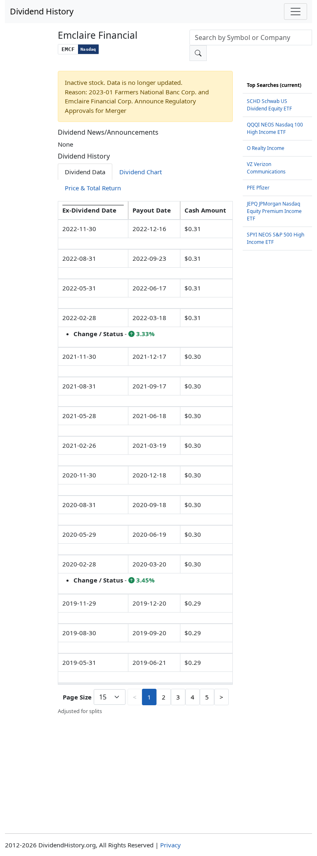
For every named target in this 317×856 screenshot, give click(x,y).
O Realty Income (265, 148)
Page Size (77, 697)
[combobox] (250, 37)
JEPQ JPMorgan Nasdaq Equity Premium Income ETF (274, 211)
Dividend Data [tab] (85, 172)
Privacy (170, 845)
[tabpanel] (145, 458)
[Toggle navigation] (295, 11)
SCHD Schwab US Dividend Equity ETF (269, 105)
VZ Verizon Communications (266, 168)
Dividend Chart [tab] (140, 172)
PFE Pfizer (258, 187)
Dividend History (41, 11)
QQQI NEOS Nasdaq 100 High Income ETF (275, 128)
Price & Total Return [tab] (93, 188)
